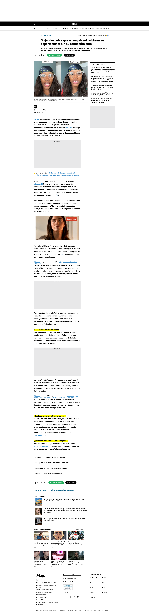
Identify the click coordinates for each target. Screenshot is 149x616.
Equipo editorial (40, 580)
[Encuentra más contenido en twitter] (39, 55)
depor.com (70, 610)
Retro (103, 587)
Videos (103, 577)
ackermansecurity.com (43, 446)
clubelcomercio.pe (51, 610)
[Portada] (40, 578)
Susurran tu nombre (81, 28)
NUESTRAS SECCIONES (95, 574)
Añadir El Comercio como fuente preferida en (93, 35)
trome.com (78, 610)
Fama (91, 587)
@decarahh (38, 184)
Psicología (72, 28)
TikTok (45, 490)
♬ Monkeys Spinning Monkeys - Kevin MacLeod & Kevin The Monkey (56, 396)
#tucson (65, 262)
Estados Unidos (69, 490)
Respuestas (93, 577)
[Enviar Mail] (35, 110)
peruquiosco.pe (98, 610)
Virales (92, 592)
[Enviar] (34, 28)
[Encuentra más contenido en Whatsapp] (43, 55)
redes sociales (58, 490)
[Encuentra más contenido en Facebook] (36, 55)
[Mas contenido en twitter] (74, 597)
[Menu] (35, 24)
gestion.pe (62, 610)
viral (50, 490)
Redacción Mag (41, 110)
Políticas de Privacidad (69, 578)
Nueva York (65, 28)
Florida (48, 28)
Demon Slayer (91, 28)
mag (106, 610)
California (54, 28)
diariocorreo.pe (87, 610)
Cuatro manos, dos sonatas (102, 28)
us (90, 582)
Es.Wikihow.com (40, 435)
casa (62, 254)
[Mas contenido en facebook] (71, 597)
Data (103, 582)
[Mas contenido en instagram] (78, 597)
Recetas (104, 592)
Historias (38, 490)
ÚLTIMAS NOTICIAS (97, 64)
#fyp (60, 262)
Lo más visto (39, 496)
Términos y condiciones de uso (72, 575)
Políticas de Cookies (69, 582)
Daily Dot (54, 195)
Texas (59, 28)
